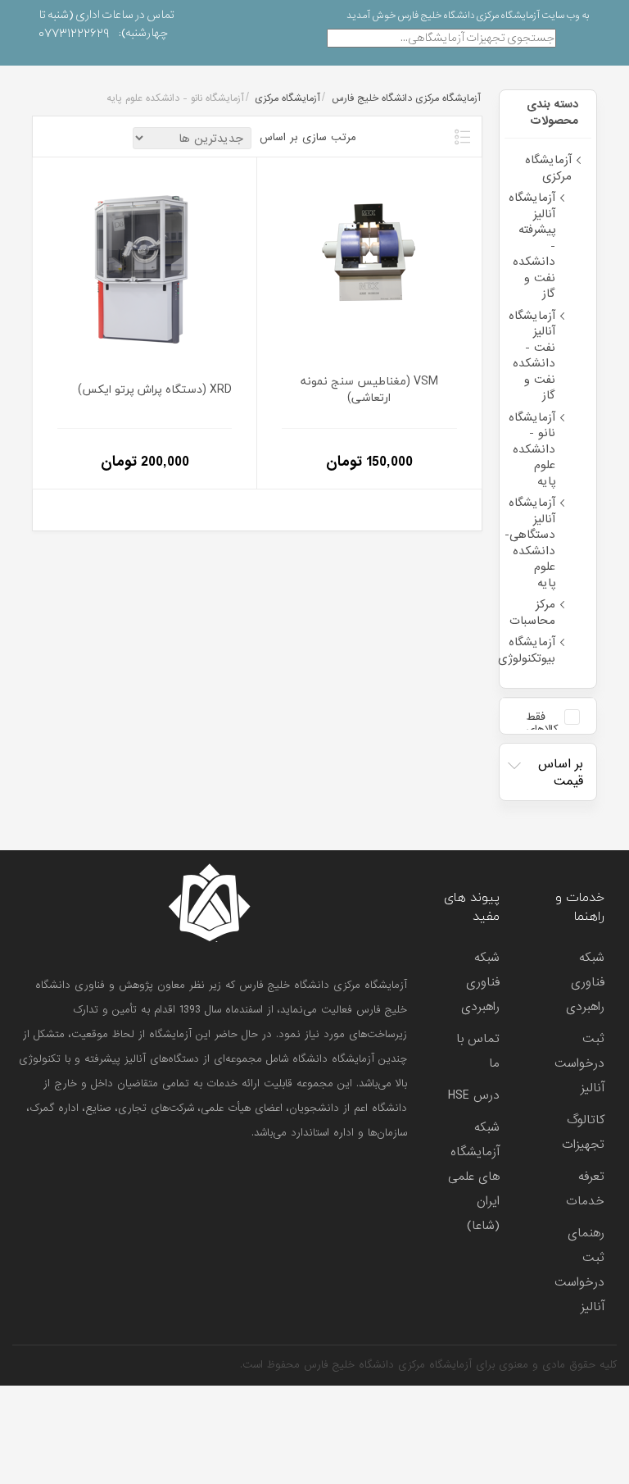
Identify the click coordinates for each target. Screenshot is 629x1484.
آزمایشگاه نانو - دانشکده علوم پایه (532, 449)
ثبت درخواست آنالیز (579, 1063)
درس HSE (474, 1095)
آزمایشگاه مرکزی (548, 168)
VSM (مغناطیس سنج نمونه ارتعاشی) (369, 389)
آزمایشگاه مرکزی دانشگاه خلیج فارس (406, 98)
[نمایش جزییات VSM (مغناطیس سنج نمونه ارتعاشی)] (369, 265)
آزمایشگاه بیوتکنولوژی (526, 650)
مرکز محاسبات (532, 612)
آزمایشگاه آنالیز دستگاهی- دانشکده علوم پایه (530, 543)
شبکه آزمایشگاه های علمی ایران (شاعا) (474, 1177)
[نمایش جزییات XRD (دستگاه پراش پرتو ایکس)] (145, 265)
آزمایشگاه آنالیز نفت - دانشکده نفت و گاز (532, 356)
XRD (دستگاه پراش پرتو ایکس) (155, 389)
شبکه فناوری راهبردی (585, 982)
